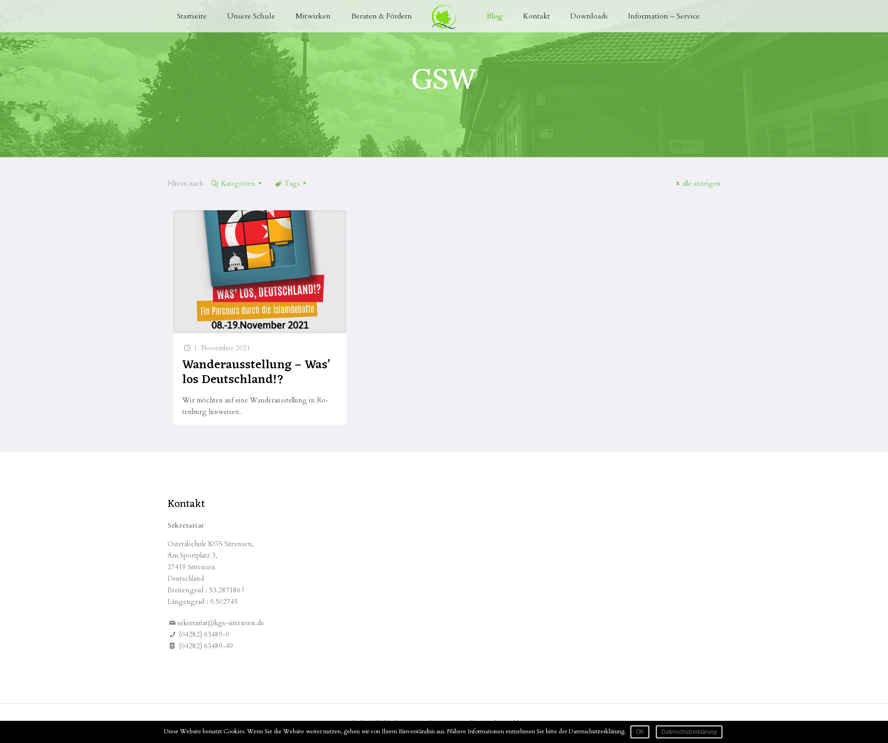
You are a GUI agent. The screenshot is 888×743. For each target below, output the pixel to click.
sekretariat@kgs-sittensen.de (220, 622)
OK (640, 732)
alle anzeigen (702, 183)
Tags (292, 183)
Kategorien (238, 183)
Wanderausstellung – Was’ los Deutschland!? (256, 372)
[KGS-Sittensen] (444, 16)
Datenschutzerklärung (689, 732)
